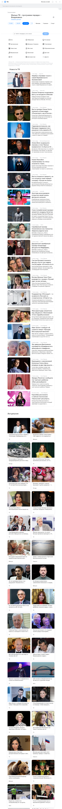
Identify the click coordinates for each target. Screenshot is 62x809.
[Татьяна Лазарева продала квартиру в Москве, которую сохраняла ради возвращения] (19, 722)
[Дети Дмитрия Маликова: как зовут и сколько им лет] (43, 722)
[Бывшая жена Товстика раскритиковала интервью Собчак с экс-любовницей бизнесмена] (19, 746)
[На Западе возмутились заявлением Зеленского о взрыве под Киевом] (43, 575)
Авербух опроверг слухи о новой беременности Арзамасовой (41, 78)
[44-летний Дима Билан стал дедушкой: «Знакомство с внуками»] (19, 575)
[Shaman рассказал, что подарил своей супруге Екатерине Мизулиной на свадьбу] (43, 624)
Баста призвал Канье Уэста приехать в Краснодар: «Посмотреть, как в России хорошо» (42, 111)
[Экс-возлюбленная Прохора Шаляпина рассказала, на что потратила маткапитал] (43, 453)
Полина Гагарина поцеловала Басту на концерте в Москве (42, 93)
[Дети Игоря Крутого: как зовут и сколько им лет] (19, 649)
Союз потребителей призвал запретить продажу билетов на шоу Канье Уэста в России (42, 212)
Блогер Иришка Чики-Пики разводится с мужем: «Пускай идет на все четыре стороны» (43, 279)
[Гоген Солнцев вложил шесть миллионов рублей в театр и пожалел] (43, 795)
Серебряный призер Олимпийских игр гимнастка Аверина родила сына (42, 229)
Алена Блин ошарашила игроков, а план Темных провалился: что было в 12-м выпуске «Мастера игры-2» (42, 145)
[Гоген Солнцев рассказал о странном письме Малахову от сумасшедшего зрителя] (43, 771)
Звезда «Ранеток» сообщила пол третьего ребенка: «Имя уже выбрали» (42, 380)
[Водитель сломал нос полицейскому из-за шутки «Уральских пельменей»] (19, 795)
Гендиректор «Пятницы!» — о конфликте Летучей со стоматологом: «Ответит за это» (42, 296)
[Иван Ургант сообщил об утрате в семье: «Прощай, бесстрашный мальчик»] (19, 698)
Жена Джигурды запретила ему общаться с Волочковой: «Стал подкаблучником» (42, 313)
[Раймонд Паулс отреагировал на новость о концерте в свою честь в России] (19, 624)
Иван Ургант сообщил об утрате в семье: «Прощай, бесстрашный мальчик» (41, 329)
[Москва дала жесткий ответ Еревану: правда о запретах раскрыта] (43, 746)
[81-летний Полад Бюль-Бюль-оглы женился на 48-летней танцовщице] (19, 600)
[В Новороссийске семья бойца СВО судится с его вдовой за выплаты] (43, 429)
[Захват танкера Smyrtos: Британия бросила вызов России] (43, 551)
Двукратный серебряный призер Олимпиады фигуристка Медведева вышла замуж (41, 246)
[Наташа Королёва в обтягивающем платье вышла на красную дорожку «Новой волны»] (19, 502)
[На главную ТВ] (7, 2)
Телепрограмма (11, 12)
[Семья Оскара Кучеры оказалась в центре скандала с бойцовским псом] (43, 502)
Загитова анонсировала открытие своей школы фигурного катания (40, 195)
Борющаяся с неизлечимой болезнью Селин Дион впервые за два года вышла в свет (42, 363)
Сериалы (45, 23)
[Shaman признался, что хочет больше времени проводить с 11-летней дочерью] (43, 527)
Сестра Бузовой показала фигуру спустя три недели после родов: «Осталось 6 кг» (43, 262)
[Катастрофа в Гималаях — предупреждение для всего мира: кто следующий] (19, 453)
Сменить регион (16, 19)
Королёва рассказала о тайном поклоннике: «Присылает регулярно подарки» (40, 397)
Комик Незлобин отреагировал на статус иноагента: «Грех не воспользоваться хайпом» (42, 162)
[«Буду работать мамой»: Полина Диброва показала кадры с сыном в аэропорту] (43, 600)
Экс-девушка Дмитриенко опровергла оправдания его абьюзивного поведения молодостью (42, 346)
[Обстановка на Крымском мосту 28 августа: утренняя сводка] (43, 673)
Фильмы (38, 23)
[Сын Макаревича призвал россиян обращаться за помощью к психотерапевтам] (19, 527)
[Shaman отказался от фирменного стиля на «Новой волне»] (19, 673)
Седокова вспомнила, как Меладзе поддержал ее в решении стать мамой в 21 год (41, 128)
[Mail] (5, 2)
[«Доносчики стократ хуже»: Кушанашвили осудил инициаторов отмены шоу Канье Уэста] (43, 649)
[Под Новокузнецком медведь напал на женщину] (19, 771)
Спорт (52, 23)
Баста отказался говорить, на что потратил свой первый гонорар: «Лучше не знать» (42, 178)
